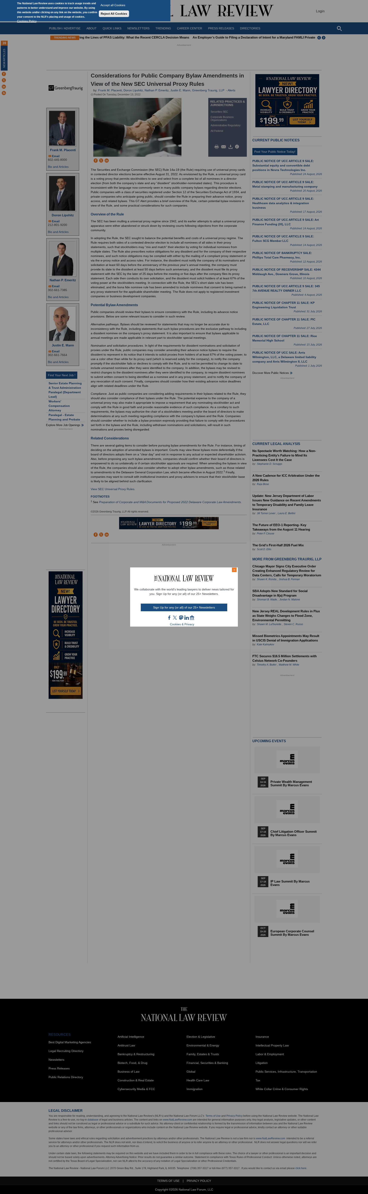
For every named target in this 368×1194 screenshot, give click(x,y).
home (192, 617)
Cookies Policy (27, 21)
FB (169, 617)
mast (181, 617)
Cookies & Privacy (182, 624)
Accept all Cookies (113, 5)
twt (175, 617)
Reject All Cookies (114, 13)
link (186, 617)
